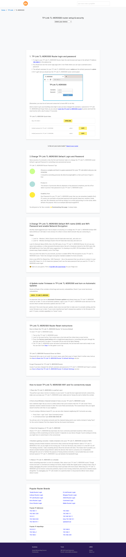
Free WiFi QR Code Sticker (57, 267)
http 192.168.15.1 (68, 519)
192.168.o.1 (33, 532)
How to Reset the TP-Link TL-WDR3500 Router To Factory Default (51, 329)
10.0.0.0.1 (33, 529)
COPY (82, 128)
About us (91, 552)
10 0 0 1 (32, 516)
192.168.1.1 (33, 511)
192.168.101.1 (34, 522)
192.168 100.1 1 (68, 516)
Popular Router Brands (40, 488)
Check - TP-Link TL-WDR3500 (39, 295)
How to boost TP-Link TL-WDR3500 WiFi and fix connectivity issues (60, 385)
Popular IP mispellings (37, 526)
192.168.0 (66, 511)
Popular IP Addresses (36, 508)
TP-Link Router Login (36, 498)
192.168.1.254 (34, 513)
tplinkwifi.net (67, 522)
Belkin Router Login (69, 503)
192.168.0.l (66, 529)
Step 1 (47, 345)
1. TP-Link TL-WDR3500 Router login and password (53, 56)
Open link (68, 121)
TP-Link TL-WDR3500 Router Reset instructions (51, 326)
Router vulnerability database (69, 552)
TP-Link (10, 10)
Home (3, 10)
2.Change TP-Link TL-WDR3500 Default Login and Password (57, 156)
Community (35, 552)
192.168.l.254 (67, 535)
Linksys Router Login (36, 495)
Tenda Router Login (36, 492)
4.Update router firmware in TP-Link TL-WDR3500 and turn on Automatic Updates (62, 284)
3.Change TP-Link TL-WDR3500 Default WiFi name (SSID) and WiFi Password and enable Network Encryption (60, 225)
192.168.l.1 (66, 532)
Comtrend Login (68, 500)
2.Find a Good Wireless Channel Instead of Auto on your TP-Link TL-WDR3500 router (57, 401)
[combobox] (93, 3)
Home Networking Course (39, 550)
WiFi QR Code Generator (67, 550)
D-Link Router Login (69, 492)
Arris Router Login (35, 500)
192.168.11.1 (67, 513)
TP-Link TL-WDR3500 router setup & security (63, 18)
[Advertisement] (63, 37)
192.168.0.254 (34, 519)
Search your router (72, 146)
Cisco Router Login (36, 503)
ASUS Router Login (69, 498)
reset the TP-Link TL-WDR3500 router (70, 109)
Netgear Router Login (70, 495)
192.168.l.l (33, 535)
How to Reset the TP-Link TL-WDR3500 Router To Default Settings (53, 358)
